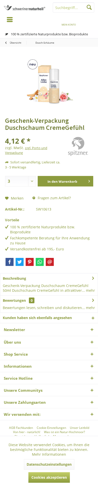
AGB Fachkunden (21, 428)
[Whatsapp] (40, 262)
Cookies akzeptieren (49, 477)
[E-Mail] (50, 262)
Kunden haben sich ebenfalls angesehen (37, 317)
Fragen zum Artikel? (54, 197)
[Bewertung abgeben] (33, 134)
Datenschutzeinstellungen (49, 464)
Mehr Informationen (49, 454)
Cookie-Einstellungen (51, 428)
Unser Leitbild (79, 428)
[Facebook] (10, 262)
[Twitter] (20, 262)
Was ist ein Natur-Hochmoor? (64, 432)
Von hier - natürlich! (26, 432)
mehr (90, 290)
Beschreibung (14, 278)
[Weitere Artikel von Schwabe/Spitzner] (78, 147)
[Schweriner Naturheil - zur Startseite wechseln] (24, 8)
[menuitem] (88, 21)
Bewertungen (14, 300)
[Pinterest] (30, 262)
